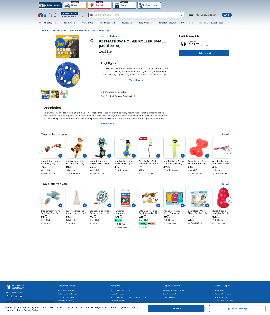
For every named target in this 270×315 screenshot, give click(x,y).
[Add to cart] (60, 155)
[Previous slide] (39, 147)
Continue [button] (176, 309)
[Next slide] (226, 147)
